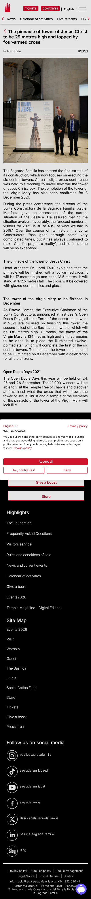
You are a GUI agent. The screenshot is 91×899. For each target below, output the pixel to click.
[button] (10, 426)
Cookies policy (23, 448)
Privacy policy (78, 426)
